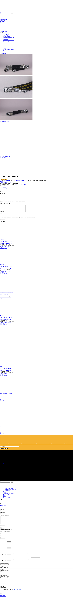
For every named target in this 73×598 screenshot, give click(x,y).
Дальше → (2, 538)
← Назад (2, 569)
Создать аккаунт (3, 505)
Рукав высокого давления (5, 531)
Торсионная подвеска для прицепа (6, 535)
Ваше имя (2, 575)
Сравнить (4, 496)
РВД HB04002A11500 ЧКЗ (6, 393)
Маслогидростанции (8, 490)
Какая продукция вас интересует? (6, 529)
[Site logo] (7, 11)
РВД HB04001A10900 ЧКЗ (6, 292)
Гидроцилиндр (3, 533)
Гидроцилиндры (8, 485)
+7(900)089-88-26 (3, 31)
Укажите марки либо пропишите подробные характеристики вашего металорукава (15, 559)
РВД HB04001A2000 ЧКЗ (6, 368)
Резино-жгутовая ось (8, 487)
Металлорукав (3, 537)
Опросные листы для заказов (10, 46)
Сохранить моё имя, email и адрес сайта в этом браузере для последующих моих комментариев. (19, 217)
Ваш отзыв (2, 211)
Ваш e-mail (2, 577)
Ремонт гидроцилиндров (9, 45)
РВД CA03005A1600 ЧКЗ (5, 156)
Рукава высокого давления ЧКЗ (20, 184)
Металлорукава (7, 486)
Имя (1, 213)
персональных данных (17, 589)
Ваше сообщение (3, 586)
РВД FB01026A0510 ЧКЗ (6, 266)
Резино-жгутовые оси (9, 488)
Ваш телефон (2, 576)
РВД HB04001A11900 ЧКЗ (6, 317)
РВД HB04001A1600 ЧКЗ (6, 343)
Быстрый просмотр (3, 248)
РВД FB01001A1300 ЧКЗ (6, 241)
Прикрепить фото (3, 554)
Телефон (2, 566)
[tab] (38, 187)
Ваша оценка (3, 203)
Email (1, 215)
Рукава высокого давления (6, 426)
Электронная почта (3, 567)
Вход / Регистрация (6, 497)
